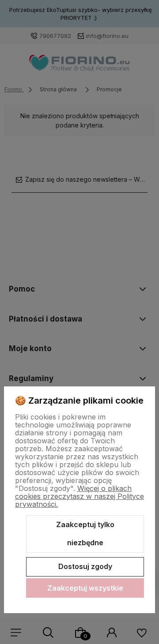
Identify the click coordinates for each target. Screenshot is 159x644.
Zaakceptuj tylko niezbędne (85, 533)
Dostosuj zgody (85, 566)
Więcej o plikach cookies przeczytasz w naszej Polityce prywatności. (79, 496)
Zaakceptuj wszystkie (85, 588)
